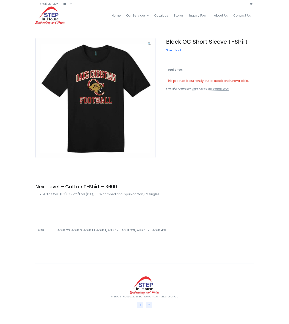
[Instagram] (149, 305)
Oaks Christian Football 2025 (210, 88)
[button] (251, 4)
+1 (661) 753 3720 (48, 4)
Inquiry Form (198, 15)
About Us (221, 15)
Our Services (136, 15)
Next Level (47, 186)
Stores (179, 15)
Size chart (173, 50)
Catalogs (161, 15)
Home (116, 15)
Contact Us (242, 15)
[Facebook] (140, 305)
